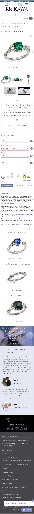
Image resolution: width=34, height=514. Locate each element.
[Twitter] (8, 428)
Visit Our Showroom (10, 479)
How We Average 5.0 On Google (15, 440)
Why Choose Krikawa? (10, 436)
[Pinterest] (17, 428)
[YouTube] (25, 428)
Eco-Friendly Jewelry (10, 490)
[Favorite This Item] (30, 36)
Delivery (27, 224)
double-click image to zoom (17, 68)
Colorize (29, 185)
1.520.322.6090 (19, 419)
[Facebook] (12, 428)
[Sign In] (26, 4)
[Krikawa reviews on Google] (5, 177)
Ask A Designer (19, 185)
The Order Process (9, 453)
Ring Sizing (5, 224)
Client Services (7, 450)
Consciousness (7, 483)
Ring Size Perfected (9, 457)
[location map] (11, 4)
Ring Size (3, 152)
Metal (2, 138)
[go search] (20, 4)
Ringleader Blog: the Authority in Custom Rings (15, 444)
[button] (32, 51)
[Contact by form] (7, 4)
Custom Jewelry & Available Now (15, 464)
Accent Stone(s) (6, 145)
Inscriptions (16, 224)
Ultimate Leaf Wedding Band (24, 214)
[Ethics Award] (12, 175)
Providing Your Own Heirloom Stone (16, 460)
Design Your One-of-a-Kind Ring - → (17, 1)
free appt (17, 108)
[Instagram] (21, 428)
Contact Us (6, 468)
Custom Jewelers (17, 11)
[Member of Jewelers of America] (18, 176)
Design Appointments (11, 475)
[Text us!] (27, 510)
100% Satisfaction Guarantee (14, 487)
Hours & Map (7, 472)
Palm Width (4, 160)
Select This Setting (7, 185)
